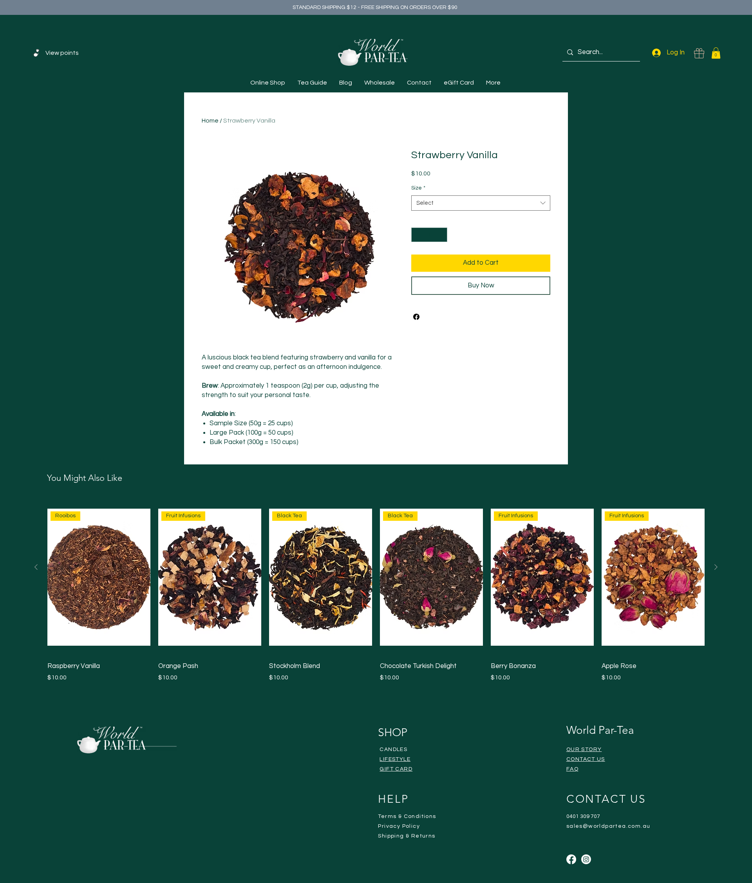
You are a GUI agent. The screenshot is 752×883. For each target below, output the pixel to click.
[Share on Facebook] (416, 316)
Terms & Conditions (407, 816)
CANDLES (393, 749)
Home (210, 120)
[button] (716, 53)
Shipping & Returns (406, 836)
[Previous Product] (36, 567)
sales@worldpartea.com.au (608, 826)
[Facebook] (571, 859)
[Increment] (441, 235)
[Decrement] (417, 235)
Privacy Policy (399, 826)
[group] (376, 590)
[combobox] (480, 203)
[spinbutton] (429, 235)
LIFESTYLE (395, 759)
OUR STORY (584, 749)
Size (418, 188)
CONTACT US (585, 759)
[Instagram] (586, 859)
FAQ (572, 769)
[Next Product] (716, 567)
